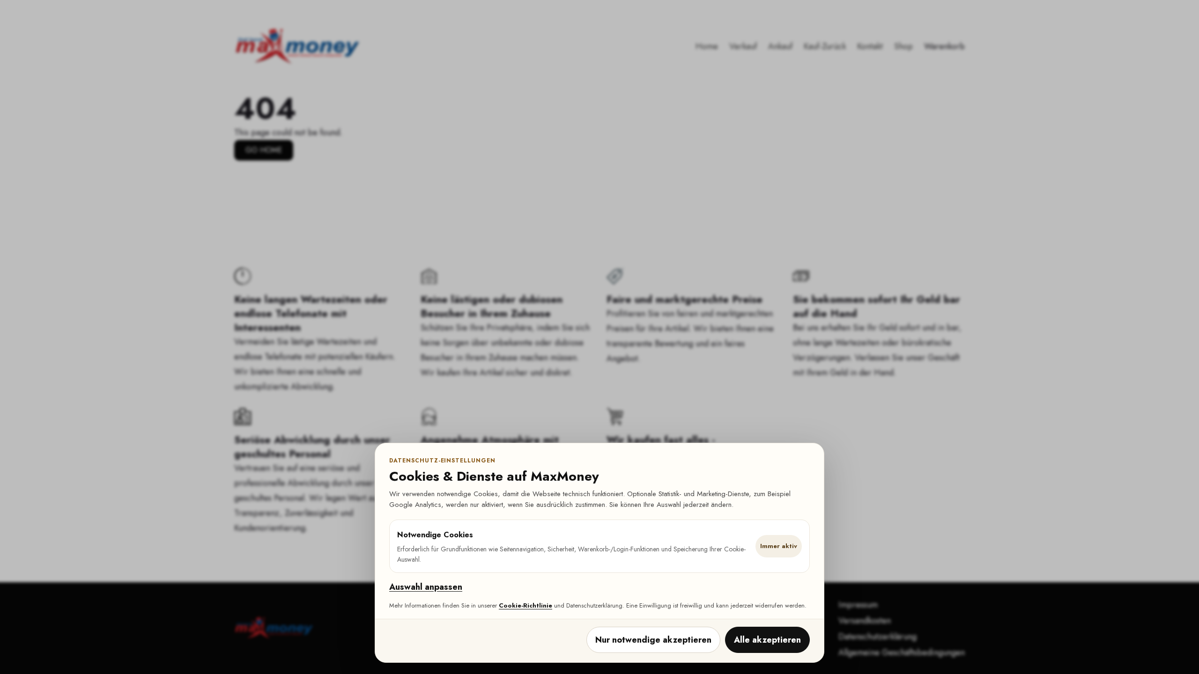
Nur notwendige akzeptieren (653, 640)
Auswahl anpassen (425, 587)
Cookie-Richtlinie (525, 605)
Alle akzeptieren (767, 640)
